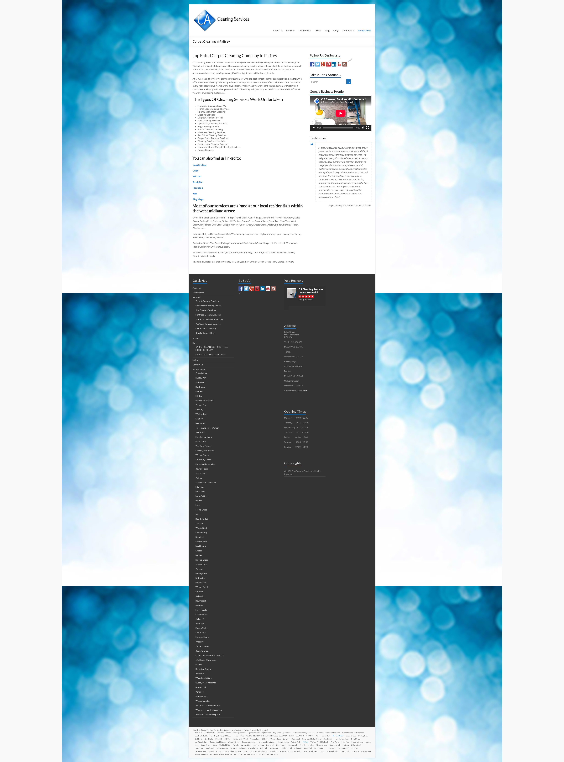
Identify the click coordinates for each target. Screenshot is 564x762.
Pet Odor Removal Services (208, 324)
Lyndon (198, 500)
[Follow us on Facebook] (312, 64)
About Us (278, 30)
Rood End (199, 623)
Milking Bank (201, 573)
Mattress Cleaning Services (208, 314)
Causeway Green (203, 459)
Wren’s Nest (201, 528)
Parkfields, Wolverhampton (207, 705)
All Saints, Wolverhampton (207, 714)
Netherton (200, 578)
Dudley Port (201, 377)
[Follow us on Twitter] (317, 64)
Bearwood (200, 423)
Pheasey (199, 641)
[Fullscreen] (367, 127)
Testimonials (304, 30)
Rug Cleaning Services (205, 310)
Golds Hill (199, 382)
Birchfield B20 (201, 519)
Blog (327, 30)
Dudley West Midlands (205, 682)
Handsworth (201, 541)
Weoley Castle (202, 587)
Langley (199, 418)
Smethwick (200, 432)
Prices (318, 30)
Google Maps (199, 164)
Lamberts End (201, 614)
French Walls (201, 628)
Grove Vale (200, 632)
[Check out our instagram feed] (344, 64)
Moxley (198, 555)
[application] (340, 113)
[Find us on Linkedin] (333, 64)
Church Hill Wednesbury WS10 (209, 655)
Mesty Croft (201, 610)
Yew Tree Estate (203, 446)
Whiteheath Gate (203, 678)
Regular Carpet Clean (205, 333)
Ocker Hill (199, 619)
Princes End (200, 405)
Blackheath (200, 546)
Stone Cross (201, 509)
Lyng (197, 505)
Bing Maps (198, 199)
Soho (197, 514)
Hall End (199, 605)
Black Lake (200, 387)
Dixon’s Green (201, 560)
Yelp (195, 193)
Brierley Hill (200, 687)
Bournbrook (200, 600)
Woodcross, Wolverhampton (208, 710)
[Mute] (362, 127)
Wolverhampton (202, 701)
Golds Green (201, 696)
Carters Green (202, 646)
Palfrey (198, 478)
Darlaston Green (203, 669)
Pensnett (199, 691)
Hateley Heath (202, 637)
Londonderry (201, 532)
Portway (199, 569)
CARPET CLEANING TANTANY (210, 354)
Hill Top (198, 396)
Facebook (198, 187)
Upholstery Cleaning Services (209, 305)
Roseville (199, 673)
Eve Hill (198, 550)
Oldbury (199, 409)
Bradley (198, 664)
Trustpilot (198, 182)
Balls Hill (199, 391)
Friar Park (199, 487)
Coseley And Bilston (204, 450)
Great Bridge (201, 373)
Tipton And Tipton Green (207, 428)
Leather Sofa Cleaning (205, 328)
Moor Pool (200, 491)
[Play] (313, 127)
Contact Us (348, 30)
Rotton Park (201, 473)
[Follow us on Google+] (323, 64)
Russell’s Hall (201, 564)
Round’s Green (202, 651)
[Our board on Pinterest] (328, 64)
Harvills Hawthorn (203, 437)
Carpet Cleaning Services (207, 301)
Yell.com (197, 176)
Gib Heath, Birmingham (205, 660)
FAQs (336, 30)
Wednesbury (201, 414)
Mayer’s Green (202, 496)
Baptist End (200, 582)
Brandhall (199, 537)
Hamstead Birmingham (205, 464)
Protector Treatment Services (209, 319)
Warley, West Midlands (205, 482)
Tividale (199, 523)
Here (305, 390)
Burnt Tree (200, 441)
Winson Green (202, 455)
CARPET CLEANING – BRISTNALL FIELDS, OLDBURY (266, 736)
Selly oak (199, 596)
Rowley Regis (201, 468)
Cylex (195, 170)
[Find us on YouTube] (339, 64)
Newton (199, 591)
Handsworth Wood (204, 400)
